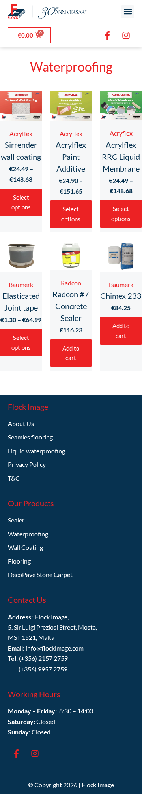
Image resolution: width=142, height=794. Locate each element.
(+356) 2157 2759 (43, 658)
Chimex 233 (121, 295)
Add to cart (70, 353)
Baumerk (21, 284)
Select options (21, 202)
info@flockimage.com (55, 648)
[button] (127, 11)
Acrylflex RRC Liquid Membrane (121, 156)
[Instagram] (126, 35)
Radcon (71, 283)
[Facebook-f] (107, 35)
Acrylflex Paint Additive (71, 156)
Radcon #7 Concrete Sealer (70, 306)
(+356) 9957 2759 (43, 669)
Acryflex (20, 133)
